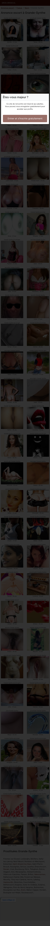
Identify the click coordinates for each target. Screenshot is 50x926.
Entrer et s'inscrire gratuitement (25, 118)
